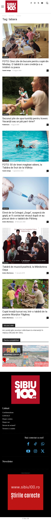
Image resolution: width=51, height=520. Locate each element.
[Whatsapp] (42, 444)
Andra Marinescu (8, 222)
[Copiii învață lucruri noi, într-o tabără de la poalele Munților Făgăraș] (25, 294)
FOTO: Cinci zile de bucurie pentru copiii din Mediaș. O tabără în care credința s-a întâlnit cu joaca (25, 64)
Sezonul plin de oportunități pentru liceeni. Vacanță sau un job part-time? (25, 120)
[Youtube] (42, 3)
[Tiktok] (35, 444)
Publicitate (5, 124)
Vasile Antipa (6, 70)
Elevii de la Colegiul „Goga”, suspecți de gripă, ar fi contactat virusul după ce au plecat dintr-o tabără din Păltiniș (23, 215)
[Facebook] (31, 3)
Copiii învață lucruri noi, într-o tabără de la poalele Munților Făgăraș (24, 313)
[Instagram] (35, 3)
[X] (38, 3)
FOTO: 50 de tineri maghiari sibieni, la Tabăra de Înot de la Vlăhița (22, 166)
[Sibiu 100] (11, 6)
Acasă (4, 16)
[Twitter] (42, 451)
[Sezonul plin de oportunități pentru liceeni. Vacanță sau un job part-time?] (25, 96)
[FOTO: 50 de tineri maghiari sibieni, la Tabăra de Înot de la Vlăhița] (25, 146)
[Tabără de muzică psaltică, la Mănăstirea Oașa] (25, 246)
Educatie (5, 57)
